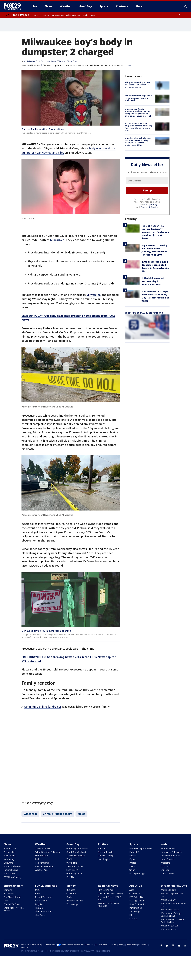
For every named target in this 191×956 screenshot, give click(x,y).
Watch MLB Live (169, 899)
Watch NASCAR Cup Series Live (173, 904)
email (185, 945)
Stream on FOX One (174, 885)
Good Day (73, 844)
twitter (167, 945)
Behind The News (43, 897)
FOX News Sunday (12, 877)
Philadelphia (9, 852)
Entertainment (14, 885)
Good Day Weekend (76, 852)
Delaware (8, 862)
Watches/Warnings (44, 866)
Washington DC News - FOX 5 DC (109, 904)
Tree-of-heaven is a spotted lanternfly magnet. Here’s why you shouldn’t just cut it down (155, 232)
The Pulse (40, 915)
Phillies (132, 862)
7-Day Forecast (42, 848)
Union (132, 869)
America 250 (10, 848)
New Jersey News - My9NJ (110, 893)
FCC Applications (137, 900)
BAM (37, 893)
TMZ (6, 900)
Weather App (41, 869)
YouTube (165, 869)
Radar (38, 859)
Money (71, 885)
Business (70, 889)
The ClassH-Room (12, 897)
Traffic (69, 859)
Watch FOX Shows (12, 904)
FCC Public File (136, 897)
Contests (8, 889)
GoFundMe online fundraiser (42, 706)
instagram (173, 945)
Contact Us (134, 893)
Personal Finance (74, 900)
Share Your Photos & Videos (14, 909)
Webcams (165, 862)
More (139, 6)
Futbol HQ (134, 852)
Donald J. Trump (106, 855)
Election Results (105, 852)
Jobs (131, 915)
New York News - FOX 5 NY (109, 898)
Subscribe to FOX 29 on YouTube (144, 312)
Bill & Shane (41, 900)
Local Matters (167, 873)
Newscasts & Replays (171, 852)
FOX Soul (165, 866)
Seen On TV (72, 869)
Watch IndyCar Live (170, 909)
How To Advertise (138, 904)
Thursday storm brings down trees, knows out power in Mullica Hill (138, 98)
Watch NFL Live (168, 889)
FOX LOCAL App (106, 889)
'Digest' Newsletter (75, 855)
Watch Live (71, 862)
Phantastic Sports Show (140, 848)
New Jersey (9, 859)
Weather (41, 844)
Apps (131, 889)
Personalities (135, 907)
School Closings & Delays (47, 852)
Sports (133, 844)
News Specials (168, 859)
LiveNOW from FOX (170, 855)
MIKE (37, 889)
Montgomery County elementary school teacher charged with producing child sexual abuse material (138, 112)
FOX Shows (9, 893)
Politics (103, 844)
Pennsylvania (10, 855)
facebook (161, 945)
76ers (132, 866)
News (81, 814)
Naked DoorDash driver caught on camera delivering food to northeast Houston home (139, 127)
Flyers (132, 859)
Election (101, 848)
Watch (165, 844)
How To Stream (168, 848)
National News (11, 869)
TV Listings (134, 911)
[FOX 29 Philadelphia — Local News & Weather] (13, 6)
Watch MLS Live (168, 929)
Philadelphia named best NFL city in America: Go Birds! (152, 281)
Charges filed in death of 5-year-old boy (42, 129)
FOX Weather (41, 855)
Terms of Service (149, 207)
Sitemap (133, 918)
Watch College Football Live (172, 895)
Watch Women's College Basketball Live (172, 920)
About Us (135, 885)
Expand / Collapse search (185, 6)
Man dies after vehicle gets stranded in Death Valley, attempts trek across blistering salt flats (138, 141)
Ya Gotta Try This (74, 866)
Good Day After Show (77, 848)
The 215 (39, 907)
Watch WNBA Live (169, 925)
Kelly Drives (40, 904)
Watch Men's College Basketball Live (171, 914)
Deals (69, 897)
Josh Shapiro (104, 859)
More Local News (12, 866)
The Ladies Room (43, 911)
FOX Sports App (137, 873)
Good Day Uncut (74, 873)
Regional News (108, 885)
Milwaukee (57, 240)
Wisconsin (47, 65)
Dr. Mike (70, 877)
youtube (179, 945)
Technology (72, 904)
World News (9, 873)
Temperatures (42, 862)
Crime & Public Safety (57, 814)
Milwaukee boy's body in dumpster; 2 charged (46, 630)
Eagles (132, 855)
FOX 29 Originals (46, 885)
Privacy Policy (150, 204)
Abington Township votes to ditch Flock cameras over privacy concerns (138, 84)
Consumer (71, 893)
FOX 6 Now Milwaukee (30, 65)
